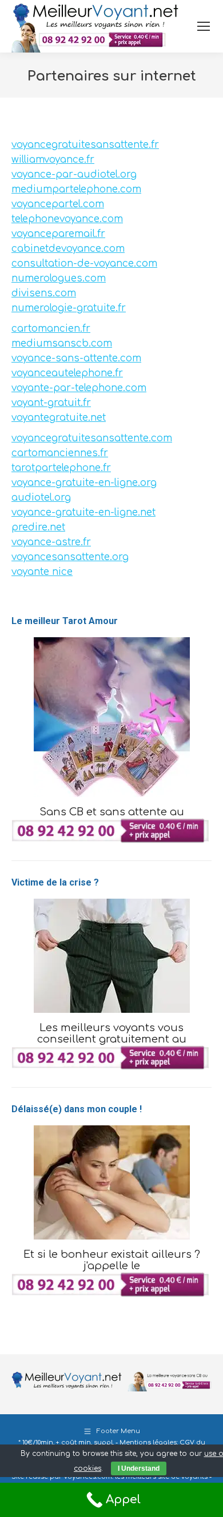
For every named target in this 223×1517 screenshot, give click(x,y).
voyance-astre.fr (51, 542)
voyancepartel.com (57, 204)
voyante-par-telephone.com (78, 388)
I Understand (139, 1468)
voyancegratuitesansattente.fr (85, 144)
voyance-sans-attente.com (76, 358)
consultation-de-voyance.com (84, 263)
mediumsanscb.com (61, 343)
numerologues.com (58, 278)
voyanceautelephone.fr (67, 373)
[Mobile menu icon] (204, 26)
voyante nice (42, 571)
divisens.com (43, 293)
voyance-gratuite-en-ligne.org (84, 482)
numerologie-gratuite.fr (68, 308)
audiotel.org (41, 497)
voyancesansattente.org (70, 557)
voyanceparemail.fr (58, 233)
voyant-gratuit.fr (51, 402)
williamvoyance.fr (52, 159)
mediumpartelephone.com (76, 189)
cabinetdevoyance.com (68, 248)
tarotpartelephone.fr (61, 467)
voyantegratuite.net (58, 417)
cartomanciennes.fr (59, 453)
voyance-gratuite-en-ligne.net (83, 512)
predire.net (38, 527)
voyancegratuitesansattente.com (91, 438)
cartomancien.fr (50, 328)
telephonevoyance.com (67, 219)
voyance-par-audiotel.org (74, 174)
